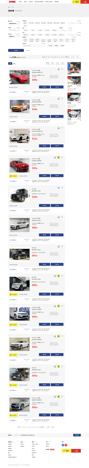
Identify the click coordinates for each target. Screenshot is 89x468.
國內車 (56, 45)
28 (53, 57)
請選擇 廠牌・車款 (12, 23)
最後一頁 (67, 57)
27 (50, 57)
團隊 (9, 452)
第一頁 (44, 57)
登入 (85, 2)
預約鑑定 (77, 2)
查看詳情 (57, 87)
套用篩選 (16, 50)
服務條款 (10, 446)
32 (61, 57)
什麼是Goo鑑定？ (49, 1)
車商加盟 (50, 449)
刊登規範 (10, 444)
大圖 (14, 63)
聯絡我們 (44, 87)
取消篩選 (18, 21)
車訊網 (9, 455)
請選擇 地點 (11, 36)
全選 (51, 45)
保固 (33, 455)
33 (63, 57)
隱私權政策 (10, 450)
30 (57, 57)
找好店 (25, 1)
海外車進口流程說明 (39, 1)
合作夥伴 (47, 444)
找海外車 (31, 1)
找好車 (20, 1)
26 (48, 57)
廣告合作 (47, 446)
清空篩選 (28, 50)
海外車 (62, 45)
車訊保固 (56, 1)
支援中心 (22, 444)
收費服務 (33, 457)
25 (46, 57)
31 (59, 57)
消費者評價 (34, 452)
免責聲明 (10, 448)
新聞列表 (77, 435)
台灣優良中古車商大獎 (12, 457)
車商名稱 (24, 43)
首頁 (9, 7)
